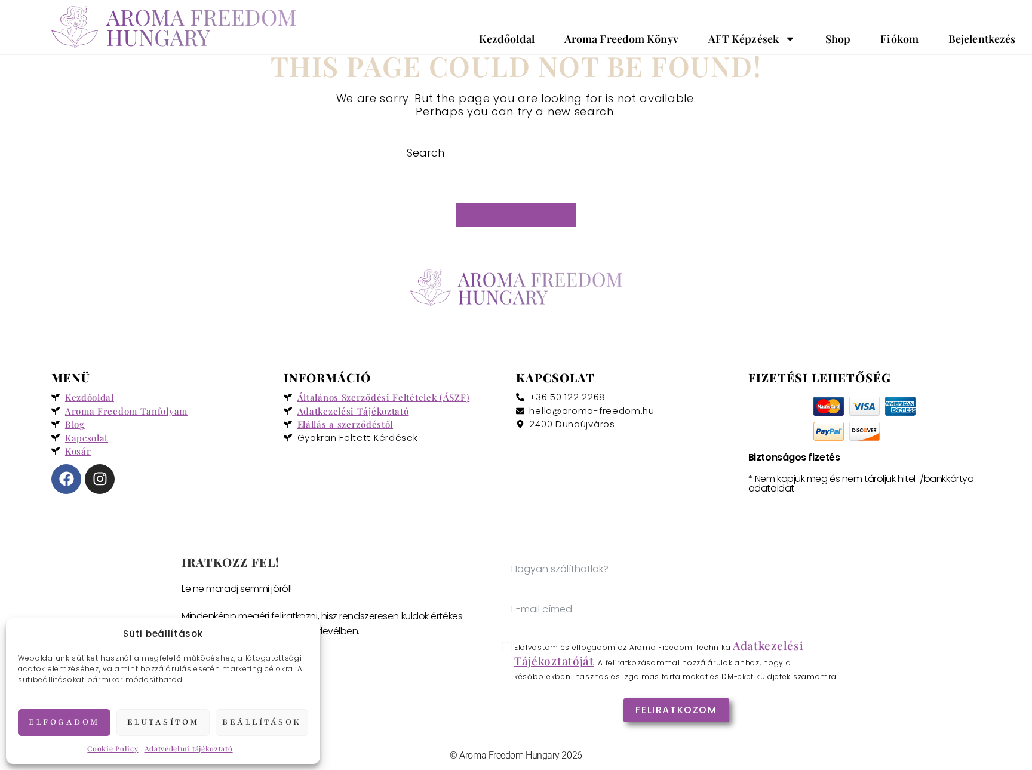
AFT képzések (743, 39)
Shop (837, 39)
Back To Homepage (516, 215)
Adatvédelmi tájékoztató (189, 748)
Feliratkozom (676, 710)
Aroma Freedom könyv (621, 39)
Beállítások (262, 722)
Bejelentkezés (981, 39)
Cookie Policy (112, 748)
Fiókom (899, 39)
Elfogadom (64, 722)
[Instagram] (100, 479)
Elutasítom (163, 722)
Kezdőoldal (507, 39)
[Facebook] (66, 479)
